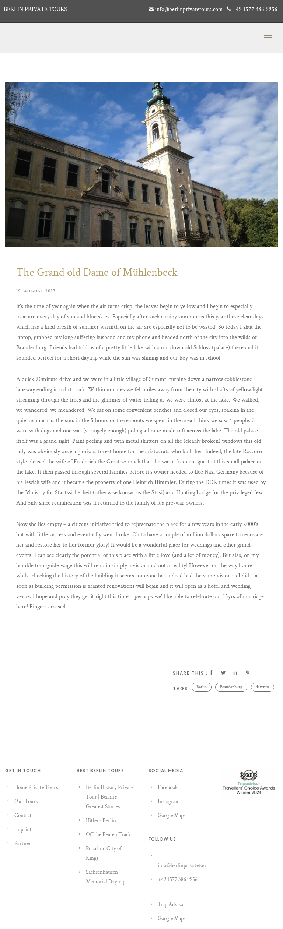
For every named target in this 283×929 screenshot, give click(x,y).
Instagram (169, 801)
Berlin (201, 687)
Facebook (168, 787)
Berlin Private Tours (35, 9)
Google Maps (171, 815)
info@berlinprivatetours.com (189, 865)
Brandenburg (231, 687)
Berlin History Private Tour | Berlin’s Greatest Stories (109, 797)
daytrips (262, 687)
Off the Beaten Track (108, 834)
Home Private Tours (36, 787)
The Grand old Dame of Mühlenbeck (97, 272)
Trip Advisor (171, 904)
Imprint (23, 829)
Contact (23, 815)
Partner (22, 843)
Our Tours (26, 801)
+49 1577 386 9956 (178, 879)
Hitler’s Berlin (101, 820)
